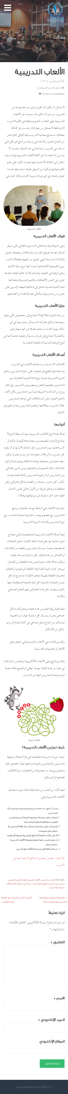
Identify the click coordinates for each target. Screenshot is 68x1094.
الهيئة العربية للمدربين (17, 880)
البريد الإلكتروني (51, 1020)
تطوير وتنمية (42, 884)
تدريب (62, 884)
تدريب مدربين (53, 884)
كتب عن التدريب (29, 884)
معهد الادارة (16, 884)
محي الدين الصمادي (49, 87)
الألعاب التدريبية (34, 880)
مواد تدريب (53, 887)
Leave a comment (53, 93)
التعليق (58, 942)
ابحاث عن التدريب (47, 880)
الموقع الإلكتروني (52, 1041)
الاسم (59, 998)
